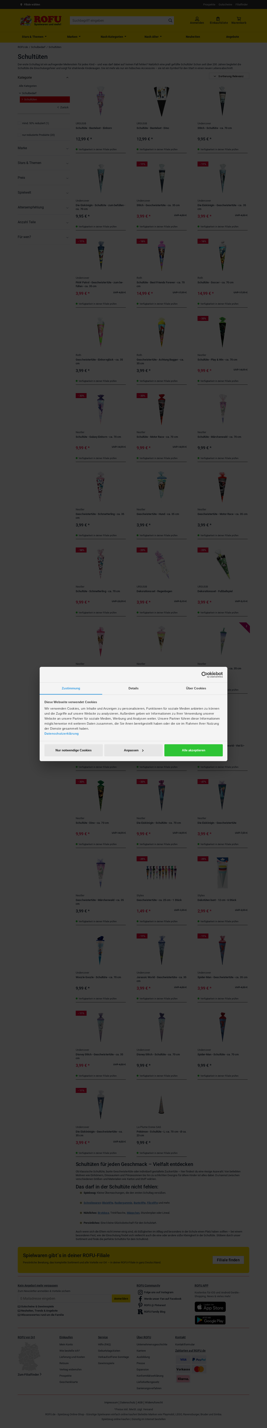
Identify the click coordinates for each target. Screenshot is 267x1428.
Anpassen (131, 750)
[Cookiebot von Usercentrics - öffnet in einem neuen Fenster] (204, 675)
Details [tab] (133, 688)
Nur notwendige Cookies (73, 750)
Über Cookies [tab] (196, 688)
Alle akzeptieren (193, 750)
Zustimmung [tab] (71, 688)
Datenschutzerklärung (61, 733)
